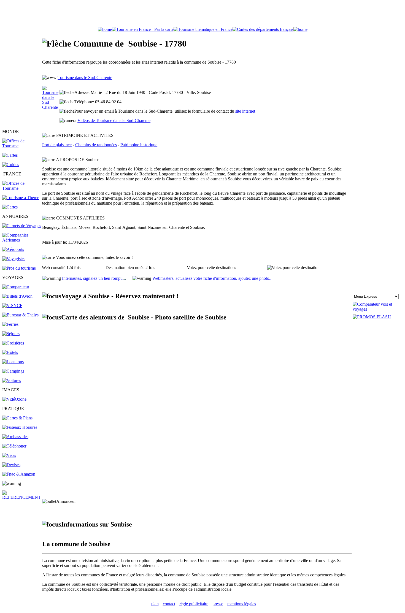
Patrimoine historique (138, 144)
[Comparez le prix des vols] (378, 309)
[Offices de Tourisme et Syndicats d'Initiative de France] (21, 188)
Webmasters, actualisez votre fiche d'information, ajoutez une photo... (212, 278)
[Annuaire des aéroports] (13, 249)
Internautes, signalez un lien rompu (94, 278)
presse (217, 603)
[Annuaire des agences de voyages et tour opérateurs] (13, 258)
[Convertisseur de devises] (11, 464)
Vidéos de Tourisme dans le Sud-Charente (113, 120)
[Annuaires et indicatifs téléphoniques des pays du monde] (14, 446)
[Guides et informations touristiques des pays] (10, 164)
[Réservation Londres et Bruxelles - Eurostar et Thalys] (20, 315)
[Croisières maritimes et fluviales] (13, 343)
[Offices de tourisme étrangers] (263, 29)
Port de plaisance (57, 144)
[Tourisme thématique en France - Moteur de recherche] (203, 29)
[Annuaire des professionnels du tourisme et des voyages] (19, 268)
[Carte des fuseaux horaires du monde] (19, 427)
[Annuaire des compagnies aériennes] (21, 240)
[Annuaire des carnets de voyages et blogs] (21, 225)
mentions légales (241, 603)
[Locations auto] (11, 380)
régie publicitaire (193, 603)
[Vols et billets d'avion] (17, 296)
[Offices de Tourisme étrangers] (21, 145)
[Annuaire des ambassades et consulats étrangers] (15, 436)
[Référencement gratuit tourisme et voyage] (21, 497)
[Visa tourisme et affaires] (9, 455)
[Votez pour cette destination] (293, 267)
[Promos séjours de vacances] (11, 333)
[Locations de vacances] (13, 361)
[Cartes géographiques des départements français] (10, 207)
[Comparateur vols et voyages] (15, 286)
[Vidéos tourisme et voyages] (14, 399)
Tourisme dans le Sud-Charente (85, 77)
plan (155, 603)
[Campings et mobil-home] (13, 371)
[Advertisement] (202, 14)
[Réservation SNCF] (12, 305)
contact (169, 603)
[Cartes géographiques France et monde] (17, 418)
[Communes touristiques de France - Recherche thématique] (20, 197)
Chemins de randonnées (96, 144)
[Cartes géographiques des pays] (10, 155)
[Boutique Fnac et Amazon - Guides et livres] (18, 474)
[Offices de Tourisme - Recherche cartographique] (143, 29)
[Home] (105, 29)
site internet (245, 111)
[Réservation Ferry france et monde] (10, 324)
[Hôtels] (10, 352)
